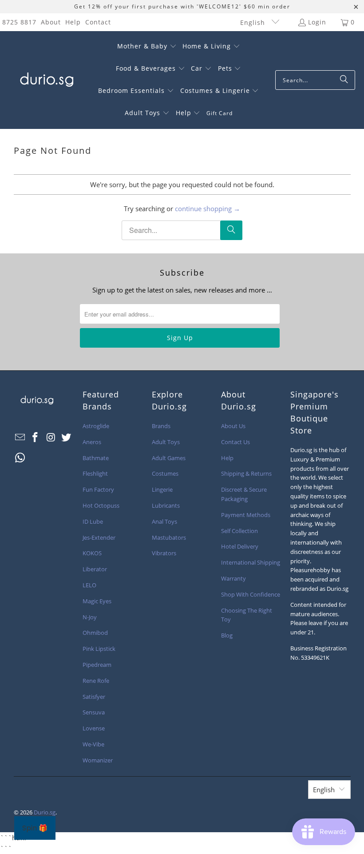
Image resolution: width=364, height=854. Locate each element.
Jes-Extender (99, 537)
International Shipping (250, 562)
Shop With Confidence (250, 594)
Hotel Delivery (239, 546)
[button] (147, 47)
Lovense (94, 728)
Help (73, 22)
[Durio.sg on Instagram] (51, 437)
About (51, 22)
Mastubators (169, 537)
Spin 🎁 (34, 828)
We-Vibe (93, 744)
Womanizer (98, 760)
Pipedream (97, 665)
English (253, 22)
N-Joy (90, 617)
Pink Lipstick (99, 649)
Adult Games (169, 458)
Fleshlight (95, 473)
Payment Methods (245, 515)
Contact (98, 22)
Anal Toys (164, 521)
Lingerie (162, 489)
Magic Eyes (97, 601)
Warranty (233, 578)
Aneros (92, 442)
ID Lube (93, 521)
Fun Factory (98, 489)
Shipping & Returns (246, 473)
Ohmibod (95, 633)
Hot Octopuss (101, 505)
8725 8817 (19, 22)
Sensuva (94, 712)
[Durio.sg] (45, 80)
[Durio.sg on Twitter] (66, 437)
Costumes (165, 473)
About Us (233, 426)
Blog (227, 635)
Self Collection (239, 531)
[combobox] (315, 80)
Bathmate (96, 458)
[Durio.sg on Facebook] (35, 437)
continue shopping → (207, 208)
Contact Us (235, 442)
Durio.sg (44, 812)
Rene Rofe (96, 681)
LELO (89, 585)
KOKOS (92, 553)
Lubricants (166, 505)
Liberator (95, 569)
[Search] (344, 80)
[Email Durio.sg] (20, 437)
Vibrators (164, 553)
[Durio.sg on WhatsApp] (20, 458)
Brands (161, 426)
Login (317, 22)
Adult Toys (166, 442)
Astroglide (96, 426)
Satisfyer (94, 697)
